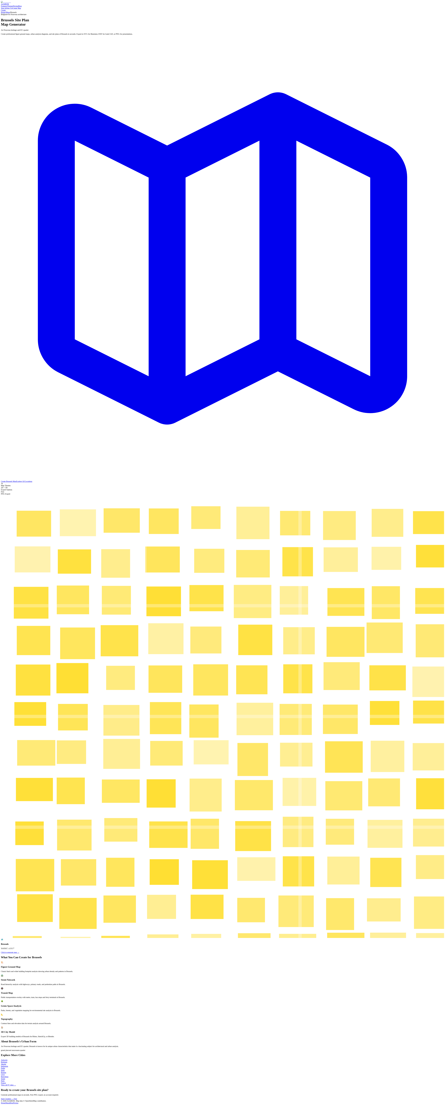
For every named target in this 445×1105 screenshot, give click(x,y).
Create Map (16, 8)
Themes (10, 6)
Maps (8, 12)
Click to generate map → (10, 952)
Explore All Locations (24, 481)
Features (4, 6)
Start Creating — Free (9, 1099)
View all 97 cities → (8, 1085)
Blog (20, 6)
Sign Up (9, 8)
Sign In (3, 8)
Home (3, 12)
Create (3, 10)
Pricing (15, 6)
